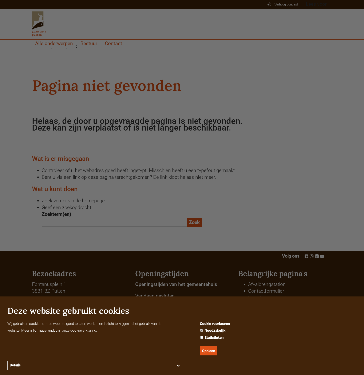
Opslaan (208, 351)
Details (15, 365)
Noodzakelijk (214, 330)
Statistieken (213, 337)
